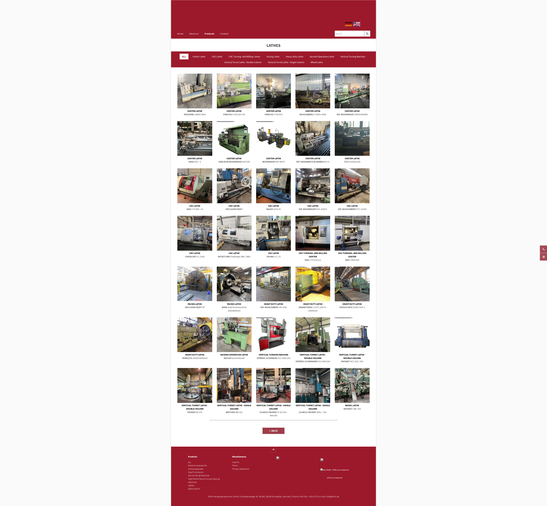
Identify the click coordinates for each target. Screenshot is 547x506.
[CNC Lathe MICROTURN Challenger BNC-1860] (234, 233)
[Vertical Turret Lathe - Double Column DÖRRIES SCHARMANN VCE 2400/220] (312, 334)
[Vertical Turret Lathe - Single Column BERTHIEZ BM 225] (234, 385)
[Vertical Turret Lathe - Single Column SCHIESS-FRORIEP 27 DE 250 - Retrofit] (273, 385)
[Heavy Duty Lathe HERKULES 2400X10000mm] (194, 334)
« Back (273, 430)
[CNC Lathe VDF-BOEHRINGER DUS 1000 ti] (312, 185)
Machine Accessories (197, 465)
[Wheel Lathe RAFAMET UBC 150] (352, 385)
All (184, 56)
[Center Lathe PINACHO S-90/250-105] (234, 91)
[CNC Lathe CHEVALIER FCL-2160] (194, 233)
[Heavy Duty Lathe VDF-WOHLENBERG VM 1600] (273, 284)
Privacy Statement (240, 469)
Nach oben (273, 450)
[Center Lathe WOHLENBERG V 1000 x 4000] (312, 91)
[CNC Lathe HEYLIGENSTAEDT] (234, 185)
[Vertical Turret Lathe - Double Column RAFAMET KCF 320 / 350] (352, 334)
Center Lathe (198, 56)
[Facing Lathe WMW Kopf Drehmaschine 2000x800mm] (234, 284)
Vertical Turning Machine (352, 56)
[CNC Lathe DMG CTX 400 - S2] (194, 185)
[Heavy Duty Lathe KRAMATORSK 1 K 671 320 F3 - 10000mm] (312, 284)
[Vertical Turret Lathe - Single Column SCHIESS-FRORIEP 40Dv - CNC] (312, 385)
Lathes (191, 485)
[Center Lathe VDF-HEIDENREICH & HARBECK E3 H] (312, 138)
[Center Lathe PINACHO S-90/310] (273, 91)
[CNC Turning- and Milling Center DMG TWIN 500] (352, 233)
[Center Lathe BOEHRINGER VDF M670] (273, 138)
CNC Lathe (217, 56)
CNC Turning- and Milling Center (244, 56)
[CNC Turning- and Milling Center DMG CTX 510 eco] (312, 233)
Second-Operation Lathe (322, 56)
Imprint (235, 462)
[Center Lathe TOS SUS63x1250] (352, 138)
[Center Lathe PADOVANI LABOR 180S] (194, 91)
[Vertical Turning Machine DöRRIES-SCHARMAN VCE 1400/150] (273, 334)
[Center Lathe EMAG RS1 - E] (194, 138)
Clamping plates (195, 469)
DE (348, 24)
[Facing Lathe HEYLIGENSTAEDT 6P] (194, 284)
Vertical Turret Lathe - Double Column (243, 62)
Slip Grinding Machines (198, 475)
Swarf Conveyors (195, 472)
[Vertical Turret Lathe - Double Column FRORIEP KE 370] (194, 385)
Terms (235, 465)
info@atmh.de (332, 496)
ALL (189, 462)
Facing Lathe (273, 56)
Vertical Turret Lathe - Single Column (286, 62)
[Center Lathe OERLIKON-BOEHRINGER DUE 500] (234, 138)
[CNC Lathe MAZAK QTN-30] (273, 185)
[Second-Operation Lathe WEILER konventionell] (234, 334)
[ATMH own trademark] (335, 472)
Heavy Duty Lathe (294, 56)
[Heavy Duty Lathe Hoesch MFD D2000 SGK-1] (352, 284)
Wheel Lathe (317, 62)
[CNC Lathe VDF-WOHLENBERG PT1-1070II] (352, 185)
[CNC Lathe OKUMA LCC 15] (273, 233)
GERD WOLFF (194, 488)
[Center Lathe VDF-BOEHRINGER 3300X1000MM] (352, 91)
